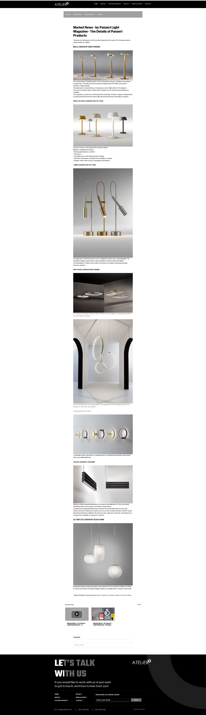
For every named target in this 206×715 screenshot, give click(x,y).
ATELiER (99, 14)
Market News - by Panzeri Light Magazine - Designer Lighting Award (102, 624)
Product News (78, 14)
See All (139, 604)
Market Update (89, 14)
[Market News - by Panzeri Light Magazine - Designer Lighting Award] (103, 614)
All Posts (67, 14)
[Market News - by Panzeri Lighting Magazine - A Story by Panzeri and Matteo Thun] (77, 614)
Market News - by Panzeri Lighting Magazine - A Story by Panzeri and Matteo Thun (76, 624)
